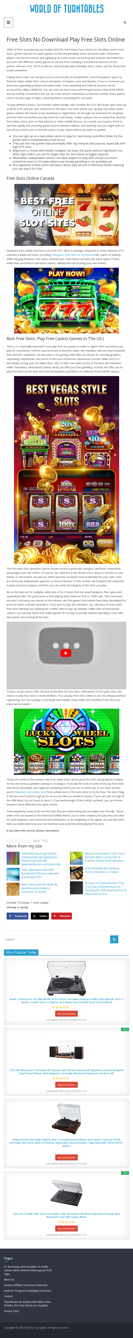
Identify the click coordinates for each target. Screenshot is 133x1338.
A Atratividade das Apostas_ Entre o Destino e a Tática (102, 870)
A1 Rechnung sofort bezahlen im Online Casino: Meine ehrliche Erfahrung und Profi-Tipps (28, 1270)
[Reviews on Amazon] (60, 1007)
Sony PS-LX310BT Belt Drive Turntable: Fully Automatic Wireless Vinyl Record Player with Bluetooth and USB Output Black (66, 1215)
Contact (8, 1296)
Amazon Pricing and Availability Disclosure (27, 1290)
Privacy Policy (11, 1311)
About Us (9, 1279)
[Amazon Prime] (76, 1007)
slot (17, 346)
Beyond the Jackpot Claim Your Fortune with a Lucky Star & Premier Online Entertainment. (105, 857)
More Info (82, 1019)
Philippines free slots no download (72, 254)
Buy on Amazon (66, 1013)
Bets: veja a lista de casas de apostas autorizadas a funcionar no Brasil (39, 888)
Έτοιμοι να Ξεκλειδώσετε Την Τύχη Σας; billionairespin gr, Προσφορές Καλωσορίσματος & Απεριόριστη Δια (105, 888)
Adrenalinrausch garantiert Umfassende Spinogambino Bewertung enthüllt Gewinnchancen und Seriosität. (41, 859)
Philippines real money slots (29, 792)
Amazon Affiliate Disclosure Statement (25, 1285)
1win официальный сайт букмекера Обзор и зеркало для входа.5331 (40, 873)
